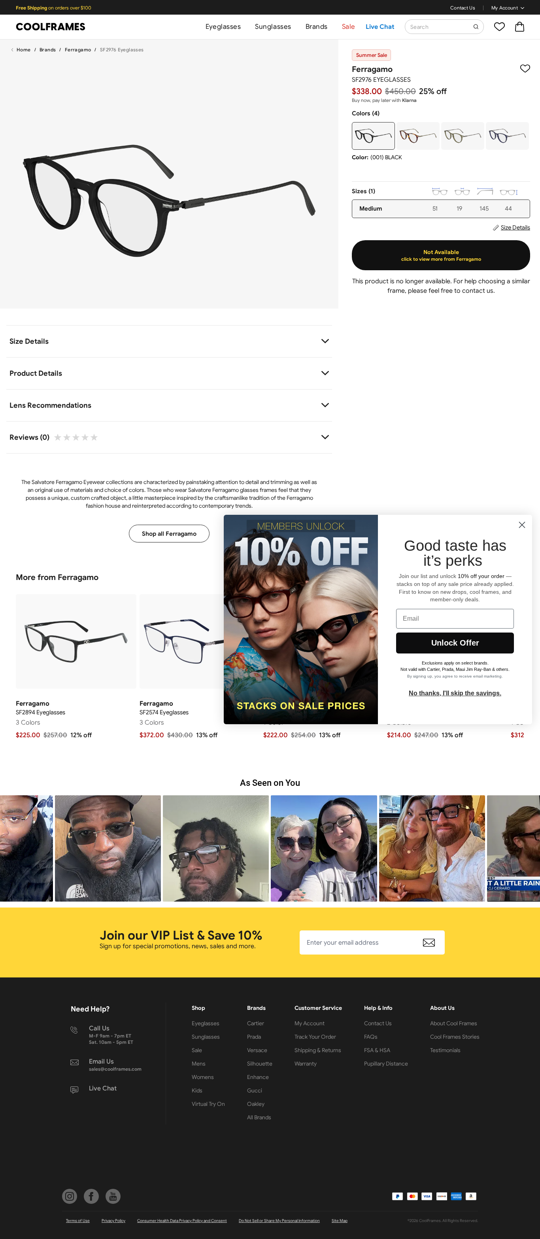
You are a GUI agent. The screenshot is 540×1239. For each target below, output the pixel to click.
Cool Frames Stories (455, 1036)
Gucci (254, 1090)
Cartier (255, 1023)
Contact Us (462, 8)
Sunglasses (273, 27)
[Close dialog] (522, 525)
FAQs (371, 1036)
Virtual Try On (208, 1103)
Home (24, 50)
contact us (477, 291)
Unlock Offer (455, 642)
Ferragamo (78, 50)
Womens (203, 1077)
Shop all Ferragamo (169, 533)
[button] (108, 848)
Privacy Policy (113, 1220)
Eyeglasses (223, 27)
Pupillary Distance (386, 1063)
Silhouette (259, 1063)
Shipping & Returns (318, 1050)
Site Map (339, 1220)
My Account (504, 8)
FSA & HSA (377, 1050)
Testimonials (445, 1050)
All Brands (259, 1117)
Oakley (255, 1103)
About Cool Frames (453, 1023)
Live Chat (380, 27)
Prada (254, 1036)
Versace (257, 1050)
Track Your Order (315, 1036)
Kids (197, 1090)
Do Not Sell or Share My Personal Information (279, 1220)
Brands (317, 27)
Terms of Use (78, 1220)
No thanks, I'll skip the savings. (455, 693)
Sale (348, 27)
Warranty (306, 1063)
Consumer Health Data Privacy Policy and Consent (182, 1220)
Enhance (258, 1077)
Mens (199, 1063)
